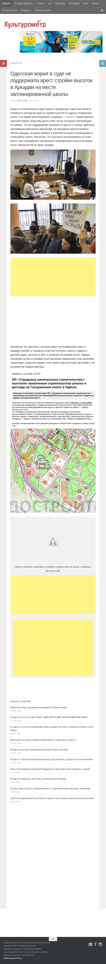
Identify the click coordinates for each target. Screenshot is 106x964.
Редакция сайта (43, 10)
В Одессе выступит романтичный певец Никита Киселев (39, 749)
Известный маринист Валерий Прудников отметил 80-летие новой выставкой (50, 769)
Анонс (41, 3)
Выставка (60, 3)
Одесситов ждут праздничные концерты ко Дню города (38, 707)
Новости (6, 3)
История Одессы (23, 3)
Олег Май (22, 101)
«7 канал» (69, 117)
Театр (95, 3)
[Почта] (90, 944)
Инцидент (26, 10)
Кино (85, 3)
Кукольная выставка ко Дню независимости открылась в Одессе (43, 740)
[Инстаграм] (100, 944)
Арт (49, 3)
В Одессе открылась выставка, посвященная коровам (38, 779)
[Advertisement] (53, 276)
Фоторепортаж (9, 10)
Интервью (74, 3)
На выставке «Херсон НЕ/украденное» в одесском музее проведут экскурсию (50, 788)
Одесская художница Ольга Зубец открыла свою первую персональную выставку (52, 798)
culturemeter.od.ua (12, 958)
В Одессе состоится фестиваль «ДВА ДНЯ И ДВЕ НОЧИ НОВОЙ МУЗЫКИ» (49, 717)
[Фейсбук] (95, 944)
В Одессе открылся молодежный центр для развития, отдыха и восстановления (51, 759)
